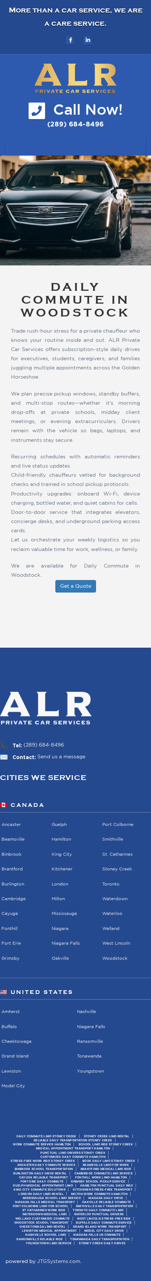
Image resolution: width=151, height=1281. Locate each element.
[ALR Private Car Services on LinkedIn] (88, 40)
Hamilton (61, 840)
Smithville (112, 840)
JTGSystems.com (58, 1261)
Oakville (60, 958)
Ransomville (90, 1042)
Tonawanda (89, 1057)
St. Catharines (117, 854)
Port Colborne (117, 825)
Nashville (86, 1012)
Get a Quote (75, 586)
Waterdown (115, 899)
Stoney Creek (117, 869)
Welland (110, 929)
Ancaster (11, 825)
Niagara (60, 929)
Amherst (10, 1012)
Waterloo (112, 914)
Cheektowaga (16, 1042)
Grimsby (10, 958)
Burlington (12, 884)
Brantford (12, 869)
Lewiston (11, 1071)
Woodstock (115, 958)
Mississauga (64, 914)
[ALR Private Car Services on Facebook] (70, 40)
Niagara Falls (66, 944)
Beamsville (13, 840)
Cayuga (9, 914)
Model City (13, 1086)
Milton (58, 899)
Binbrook (11, 854)
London (60, 884)
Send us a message (61, 757)
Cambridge (13, 899)
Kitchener (62, 869)
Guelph (59, 825)
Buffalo (9, 1027)
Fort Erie (11, 944)
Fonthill (9, 929)
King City (62, 854)
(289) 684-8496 (43, 745)
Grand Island (15, 1057)
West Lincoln (116, 944)
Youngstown (90, 1071)
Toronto (110, 884)
